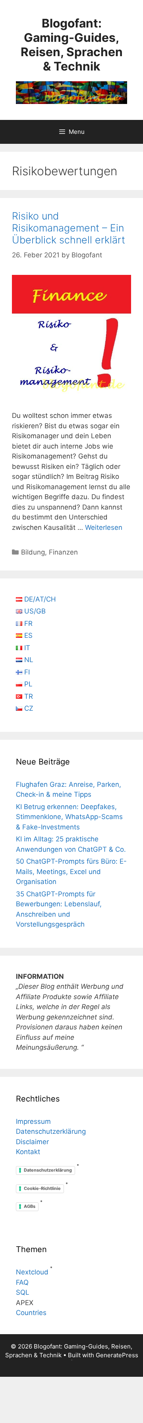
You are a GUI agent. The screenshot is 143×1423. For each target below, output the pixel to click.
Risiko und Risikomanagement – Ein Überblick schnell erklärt (68, 228)
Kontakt (28, 1152)
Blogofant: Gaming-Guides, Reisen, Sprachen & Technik (72, 44)
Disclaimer (32, 1142)
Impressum (33, 1121)
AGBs (29, 1206)
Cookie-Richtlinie (42, 1188)
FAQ (22, 1282)
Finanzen (63, 552)
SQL (22, 1292)
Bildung (33, 552)
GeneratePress (117, 1355)
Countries (31, 1313)
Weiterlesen (103, 527)
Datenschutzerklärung (51, 1131)
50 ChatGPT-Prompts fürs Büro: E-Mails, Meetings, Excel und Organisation (71, 871)
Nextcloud (32, 1272)
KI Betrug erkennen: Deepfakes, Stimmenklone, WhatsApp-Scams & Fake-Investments (69, 817)
